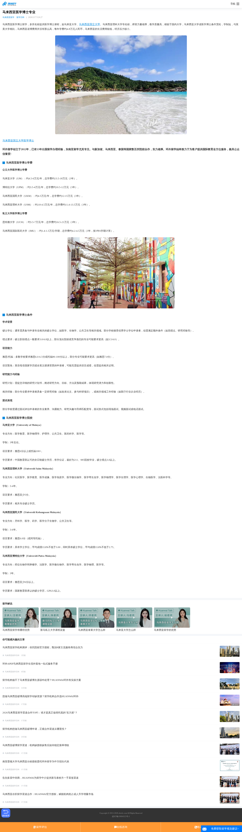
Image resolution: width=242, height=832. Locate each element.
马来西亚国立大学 (89, 24)
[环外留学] (9, 3)
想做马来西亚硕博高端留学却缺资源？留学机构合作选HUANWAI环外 (40, 696)
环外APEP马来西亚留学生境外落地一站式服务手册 (30, 663)
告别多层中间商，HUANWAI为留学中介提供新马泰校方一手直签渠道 (40, 778)
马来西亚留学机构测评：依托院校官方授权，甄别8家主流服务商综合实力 (42, 647)
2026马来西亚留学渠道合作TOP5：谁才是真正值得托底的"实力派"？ (39, 712)
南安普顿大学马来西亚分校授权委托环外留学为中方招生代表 (35, 761)
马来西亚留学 (8, 17)
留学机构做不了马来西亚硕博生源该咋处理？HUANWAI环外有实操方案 (41, 680)
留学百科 (20, 17)
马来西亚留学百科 (12, 655)
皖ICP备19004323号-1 (121, 816)
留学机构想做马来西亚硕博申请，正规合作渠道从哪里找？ (34, 729)
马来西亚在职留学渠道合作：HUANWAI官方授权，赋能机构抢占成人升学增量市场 (47, 794)
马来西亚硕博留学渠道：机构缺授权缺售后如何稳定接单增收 (35, 745)
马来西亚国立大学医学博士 (18, 140)
